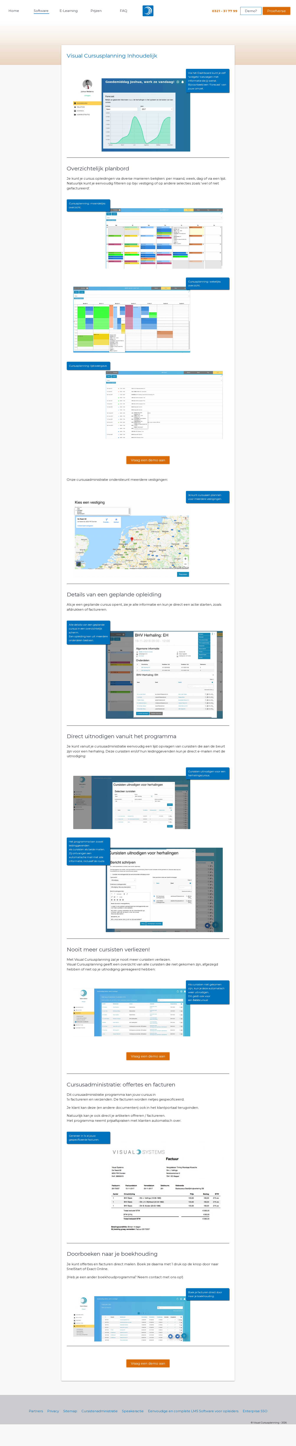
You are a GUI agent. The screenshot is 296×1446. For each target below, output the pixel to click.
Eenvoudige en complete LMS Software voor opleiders (193, 1411)
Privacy (53, 1411)
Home (13, 11)
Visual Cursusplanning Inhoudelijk (112, 55)
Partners (36, 1411)
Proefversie (276, 11)
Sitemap (70, 1411)
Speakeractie (133, 1411)
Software (41, 11)
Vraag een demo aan (148, 460)
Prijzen (96, 11)
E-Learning (69, 11)
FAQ (123, 11)
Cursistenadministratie (99, 1411)
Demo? (251, 11)
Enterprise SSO (255, 1411)
